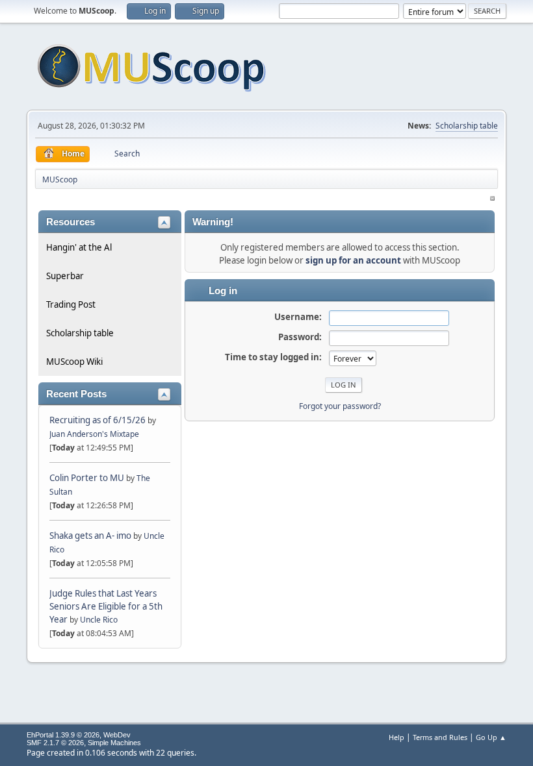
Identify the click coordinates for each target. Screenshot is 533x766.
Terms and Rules (440, 737)
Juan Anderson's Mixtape (94, 433)
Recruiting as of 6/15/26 (97, 420)
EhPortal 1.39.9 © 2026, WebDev (79, 735)
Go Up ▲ (491, 737)
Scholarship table (467, 125)
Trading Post (71, 304)
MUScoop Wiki (74, 361)
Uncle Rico (99, 619)
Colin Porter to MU (87, 478)
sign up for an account (353, 260)
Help (396, 737)
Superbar (65, 276)
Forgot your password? (340, 406)
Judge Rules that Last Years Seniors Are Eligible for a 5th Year (105, 606)
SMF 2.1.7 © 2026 (55, 743)
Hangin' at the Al (79, 247)
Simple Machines (114, 743)
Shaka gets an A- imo (90, 535)
